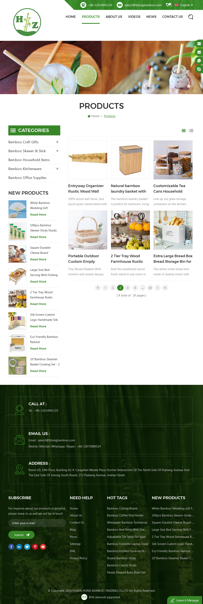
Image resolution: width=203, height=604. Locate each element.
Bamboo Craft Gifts (23, 142)
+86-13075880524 (89, 446)
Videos (134, 17)
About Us (114, 17)
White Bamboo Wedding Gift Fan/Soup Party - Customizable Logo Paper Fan (43, 205)
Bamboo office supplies (27, 177)
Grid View (184, 131)
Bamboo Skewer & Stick (27, 150)
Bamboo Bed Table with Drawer (127, 529)
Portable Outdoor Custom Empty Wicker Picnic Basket (86, 259)
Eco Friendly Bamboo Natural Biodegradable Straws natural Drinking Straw (44, 339)
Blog (73, 529)
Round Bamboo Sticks (121, 558)
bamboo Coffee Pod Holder (125, 515)
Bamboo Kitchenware (24, 168)
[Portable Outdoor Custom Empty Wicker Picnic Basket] (87, 230)
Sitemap (75, 544)
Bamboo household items (29, 159)
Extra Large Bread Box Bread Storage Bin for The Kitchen (172, 259)
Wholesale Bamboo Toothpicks (127, 522)
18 (150, 288)
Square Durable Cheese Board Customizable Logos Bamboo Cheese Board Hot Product (43, 250)
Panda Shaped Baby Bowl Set (126, 572)
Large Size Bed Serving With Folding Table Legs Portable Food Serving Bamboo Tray (45, 272)
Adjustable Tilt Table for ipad (126, 537)
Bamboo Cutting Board (122, 508)
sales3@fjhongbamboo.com (143, 5)
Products (91, 17)
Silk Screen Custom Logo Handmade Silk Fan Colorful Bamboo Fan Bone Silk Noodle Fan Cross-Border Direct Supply (44, 317)
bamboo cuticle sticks (121, 565)
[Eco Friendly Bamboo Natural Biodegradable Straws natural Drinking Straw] (17, 343)
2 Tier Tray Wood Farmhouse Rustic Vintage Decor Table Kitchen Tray (129, 259)
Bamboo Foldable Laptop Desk (127, 544)
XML (73, 551)
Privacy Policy (78, 558)
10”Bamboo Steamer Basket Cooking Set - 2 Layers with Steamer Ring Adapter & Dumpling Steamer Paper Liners (45, 362)
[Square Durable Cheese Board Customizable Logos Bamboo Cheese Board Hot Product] (17, 254)
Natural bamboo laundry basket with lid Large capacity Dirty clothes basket (128, 189)
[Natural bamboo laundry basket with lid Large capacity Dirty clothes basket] (130, 160)
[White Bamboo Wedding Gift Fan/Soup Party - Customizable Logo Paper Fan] (17, 209)
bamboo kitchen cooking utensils (127, 551)
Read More (38, 214)
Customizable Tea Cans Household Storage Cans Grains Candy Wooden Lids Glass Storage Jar (171, 189)
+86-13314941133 (100, 5)
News (151, 17)
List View (191, 131)
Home (71, 17)
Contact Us (172, 17)
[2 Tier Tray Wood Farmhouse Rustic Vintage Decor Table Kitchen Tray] (130, 230)
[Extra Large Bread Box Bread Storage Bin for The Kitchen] (173, 230)
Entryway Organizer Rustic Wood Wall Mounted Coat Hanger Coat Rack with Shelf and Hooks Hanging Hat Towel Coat (87, 189)
